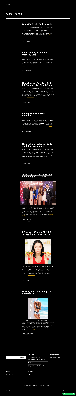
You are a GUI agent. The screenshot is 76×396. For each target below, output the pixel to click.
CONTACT (67, 5)
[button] (68, 394)
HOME (25, 5)
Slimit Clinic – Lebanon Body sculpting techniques (37, 145)
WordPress (67, 390)
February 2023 (9, 377)
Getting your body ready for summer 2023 (36, 292)
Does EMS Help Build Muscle (37, 24)
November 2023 (9, 374)
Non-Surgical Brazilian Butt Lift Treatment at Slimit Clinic (37, 84)
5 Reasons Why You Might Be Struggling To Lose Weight (37, 233)
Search (7, 355)
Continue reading (30, 96)
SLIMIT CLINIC (32, 5)
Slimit (8, 4)
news (29, 41)
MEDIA (60, 5)
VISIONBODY (52, 5)
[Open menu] (37, 5)
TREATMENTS (42, 5)
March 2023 (8, 376)
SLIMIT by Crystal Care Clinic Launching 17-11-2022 (37, 175)
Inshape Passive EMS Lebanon (33, 114)
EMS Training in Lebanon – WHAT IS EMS (36, 53)
